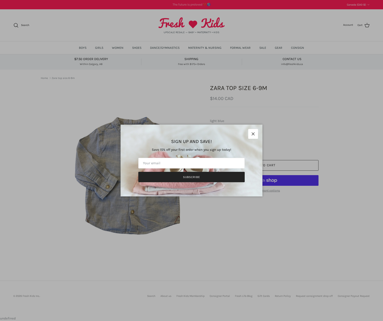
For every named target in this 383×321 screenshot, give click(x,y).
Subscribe (191, 177)
